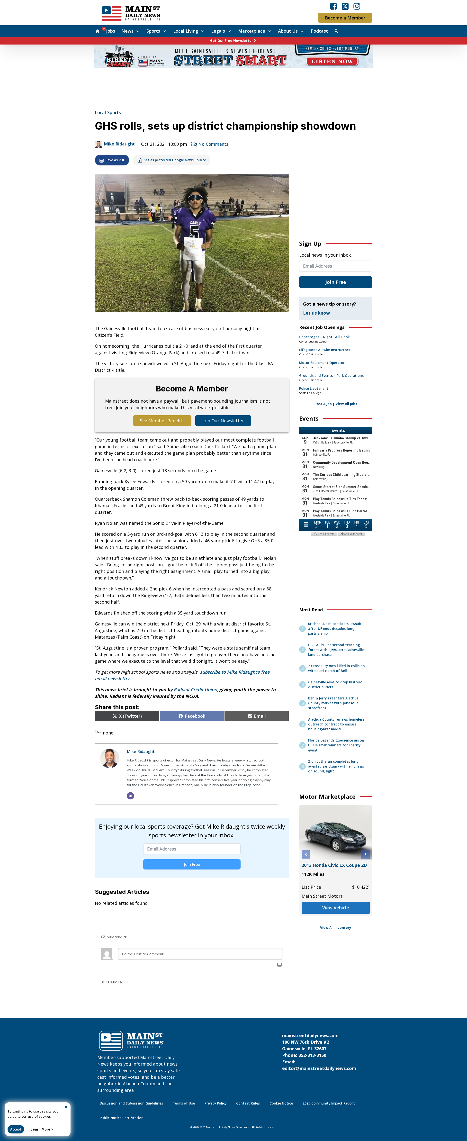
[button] (306, 854)
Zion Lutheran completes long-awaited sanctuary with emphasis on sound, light (336, 766)
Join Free (192, 864)
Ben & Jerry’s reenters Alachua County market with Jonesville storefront (333, 703)
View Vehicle (335, 908)
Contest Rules (248, 1103)
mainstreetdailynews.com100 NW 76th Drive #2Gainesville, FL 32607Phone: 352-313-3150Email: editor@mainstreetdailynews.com (319, 1051)
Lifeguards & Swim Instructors (324, 350)
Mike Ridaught (119, 144)
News (127, 31)
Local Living (185, 31)
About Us (288, 31)
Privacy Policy (215, 1103)
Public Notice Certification (122, 1118)
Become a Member (345, 18)
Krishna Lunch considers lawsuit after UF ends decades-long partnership (335, 629)
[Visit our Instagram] (357, 6)
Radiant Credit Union (195, 689)
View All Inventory (335, 927)
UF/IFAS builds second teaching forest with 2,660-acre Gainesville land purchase (336, 650)
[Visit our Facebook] (333, 6)
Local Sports (108, 112)
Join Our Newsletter (223, 421)
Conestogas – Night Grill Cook (324, 337)
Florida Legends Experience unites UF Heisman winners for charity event (336, 745)
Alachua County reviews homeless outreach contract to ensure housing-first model (336, 724)
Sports (153, 31)
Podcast (319, 31)
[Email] (130, 795)
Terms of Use (184, 1103)
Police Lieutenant (313, 388)
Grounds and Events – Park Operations (331, 375)
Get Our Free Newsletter (231, 40)
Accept (15, 1129)
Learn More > (42, 1129)
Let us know (316, 313)
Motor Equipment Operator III (324, 363)
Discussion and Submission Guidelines (131, 1103)
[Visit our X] (345, 6)
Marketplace (251, 31)
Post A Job (323, 404)
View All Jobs (346, 404)
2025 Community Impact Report (329, 1103)
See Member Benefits (162, 421)
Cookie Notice (281, 1103)
